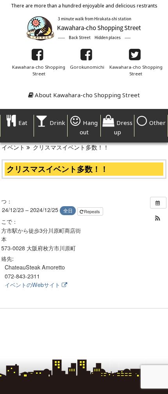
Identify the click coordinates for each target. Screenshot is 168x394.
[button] (158, 218)
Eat (22, 123)
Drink (57, 123)
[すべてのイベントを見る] (158, 203)
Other (157, 123)
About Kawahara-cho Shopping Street (87, 95)
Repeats (92, 211)
